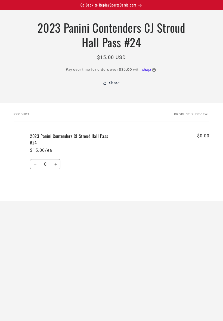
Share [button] (114, 83)
